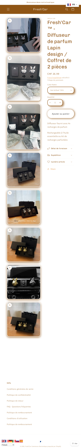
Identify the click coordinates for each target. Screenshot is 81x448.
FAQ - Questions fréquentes (19, 406)
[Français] (7, 441)
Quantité (50, 97)
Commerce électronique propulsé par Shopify (46, 446)
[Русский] (18, 441)
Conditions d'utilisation (17, 418)
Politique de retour (15, 400)
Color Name (52, 84)
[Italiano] (14, 441)
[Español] (21, 441)
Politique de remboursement (19, 412)
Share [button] (53, 169)
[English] (3, 441)
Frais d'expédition (54, 77)
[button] (8, 9)
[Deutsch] (10, 441)
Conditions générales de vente (20, 389)
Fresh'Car (28, 446)
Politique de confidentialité (19, 395)
